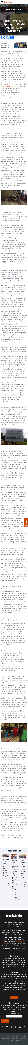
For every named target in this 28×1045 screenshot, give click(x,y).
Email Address (14, 1014)
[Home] (8, 2)
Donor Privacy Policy (17, 1039)
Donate (14, 997)
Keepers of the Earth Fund (10, 86)
